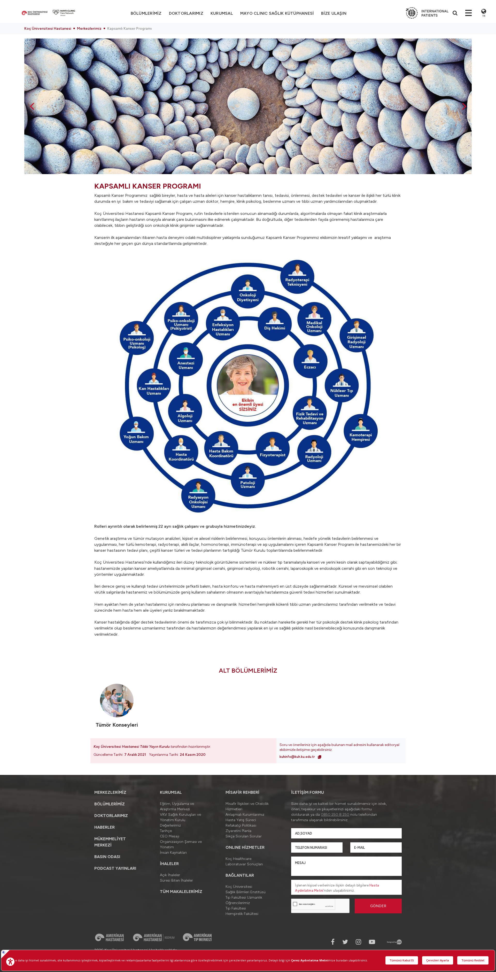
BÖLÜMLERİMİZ (109, 804)
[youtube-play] (372, 942)
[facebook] (333, 942)
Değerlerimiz (170, 825)
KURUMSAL (222, 13)
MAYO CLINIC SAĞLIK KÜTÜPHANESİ (277, 13)
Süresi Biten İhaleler (176, 880)
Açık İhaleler (170, 875)
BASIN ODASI (107, 856)
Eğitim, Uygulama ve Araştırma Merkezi (177, 806)
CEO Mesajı (169, 836)
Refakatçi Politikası (241, 825)
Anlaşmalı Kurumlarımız (245, 814)
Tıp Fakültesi (236, 908)
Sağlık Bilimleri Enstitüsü (246, 892)
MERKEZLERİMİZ (110, 792)
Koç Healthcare (238, 859)
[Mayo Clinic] (64, 12)
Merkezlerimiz (89, 28)
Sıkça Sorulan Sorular (244, 836)
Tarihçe (166, 831)
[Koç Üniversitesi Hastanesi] (34, 12)
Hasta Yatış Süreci (241, 820)
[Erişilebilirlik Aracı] (10, 962)
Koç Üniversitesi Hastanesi (47, 28)
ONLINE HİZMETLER (245, 847)
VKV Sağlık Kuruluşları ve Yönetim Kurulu (180, 817)
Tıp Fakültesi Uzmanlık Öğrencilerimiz (244, 900)
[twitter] (345, 942)
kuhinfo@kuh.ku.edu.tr (298, 757)
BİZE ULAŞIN (333, 13)
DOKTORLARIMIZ (186, 13)
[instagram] (358, 942)
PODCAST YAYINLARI (115, 868)
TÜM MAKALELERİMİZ (181, 891)
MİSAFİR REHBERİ (242, 792)
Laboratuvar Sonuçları (244, 864)
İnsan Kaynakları (173, 852)
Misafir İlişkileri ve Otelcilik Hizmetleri (247, 806)
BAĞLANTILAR (240, 875)
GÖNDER (378, 906)
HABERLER (104, 827)
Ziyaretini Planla (238, 831)
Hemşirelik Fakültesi (242, 914)
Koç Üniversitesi (239, 886)
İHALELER (169, 863)
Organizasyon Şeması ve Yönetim (181, 844)
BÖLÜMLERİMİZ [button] (146, 13)
